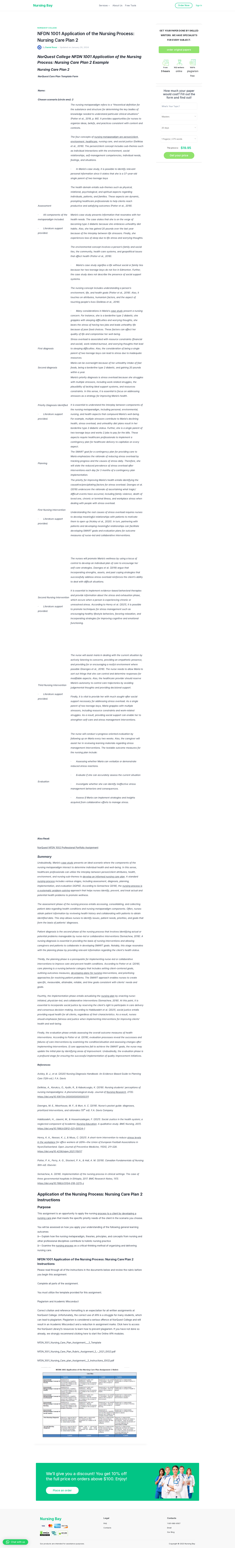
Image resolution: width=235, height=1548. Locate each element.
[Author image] (39, 47)
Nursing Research (116, 1092)
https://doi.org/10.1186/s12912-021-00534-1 (61, 1128)
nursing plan (108, 996)
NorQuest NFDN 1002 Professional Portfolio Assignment (67, 847)
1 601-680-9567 (173, 1523)
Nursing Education (87, 1124)
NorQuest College (47, 28)
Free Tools (130, 5)
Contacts (107, 1528)
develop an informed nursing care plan (104, 876)
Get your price (179, 155)
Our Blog (170, 1532)
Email (169, 1528)
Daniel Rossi (51, 47)
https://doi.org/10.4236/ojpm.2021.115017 (59, 1151)
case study (117, 311)
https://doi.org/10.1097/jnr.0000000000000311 (63, 1096)
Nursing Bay (50, 1519)
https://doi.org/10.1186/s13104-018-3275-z (60, 1183)
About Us (117, 5)
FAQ (105, 1523)
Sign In (199, 5)
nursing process (46, 881)
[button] (15, 1542)
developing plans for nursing (86, 973)
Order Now (183, 5)
